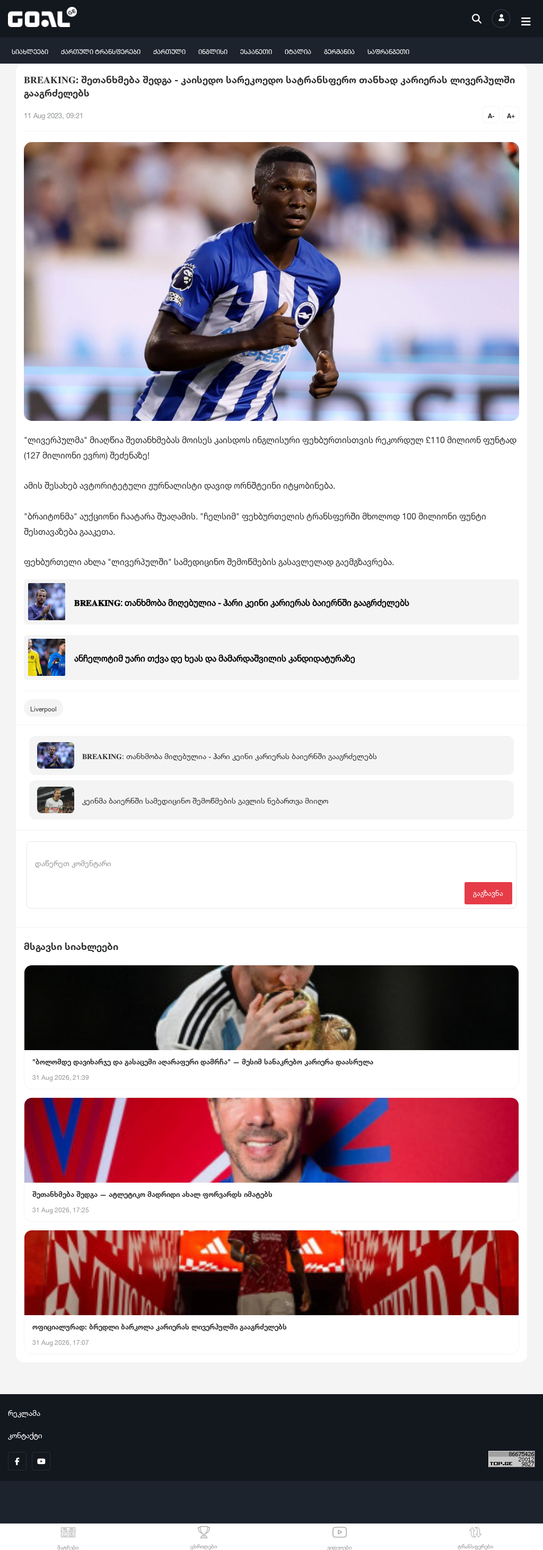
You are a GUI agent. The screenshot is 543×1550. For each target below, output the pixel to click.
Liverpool (43, 708)
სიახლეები (30, 51)
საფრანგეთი (388, 51)
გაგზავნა (488, 892)
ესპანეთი (256, 51)
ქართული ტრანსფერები (101, 51)
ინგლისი (212, 51)
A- (491, 115)
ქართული (169, 51)
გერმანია (339, 51)
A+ (511, 115)
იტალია (298, 51)
